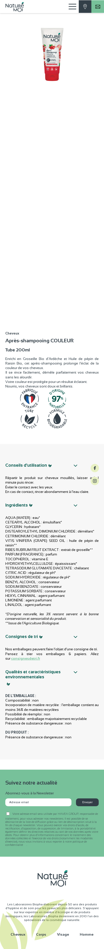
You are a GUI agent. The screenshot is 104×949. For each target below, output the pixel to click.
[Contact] (85, 6)
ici (25, 845)
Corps (41, 934)
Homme (86, 934)
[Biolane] (16, 6)
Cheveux (18, 934)
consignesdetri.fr (25, 658)
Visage (63, 934)
